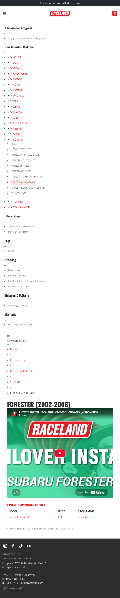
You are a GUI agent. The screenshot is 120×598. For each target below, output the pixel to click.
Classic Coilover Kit (19, 517)
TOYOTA (18, 201)
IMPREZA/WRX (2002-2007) (25, 154)
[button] (4, 13)
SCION (17, 134)
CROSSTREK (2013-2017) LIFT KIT (28, 187)
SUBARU (18, 139)
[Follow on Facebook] (13, 546)
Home (13, 349)
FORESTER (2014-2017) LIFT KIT (27, 176)
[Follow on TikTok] (21, 546)
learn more (75, 3)
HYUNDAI (18, 95)
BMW (16, 68)
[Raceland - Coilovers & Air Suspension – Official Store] (60, 13)
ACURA (17, 57)
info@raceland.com (31, 583)
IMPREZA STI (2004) (21, 165)
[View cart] (114, 13)
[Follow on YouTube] (28, 546)
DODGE (17, 79)
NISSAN (17, 128)
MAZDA (17, 112)
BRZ (13, 143)
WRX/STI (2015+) (19, 193)
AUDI (16, 62)
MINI (16, 117)
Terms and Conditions (16, 558)
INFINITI (17, 101)
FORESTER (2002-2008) (23, 182)
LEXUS (17, 106)
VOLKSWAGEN (21, 207)
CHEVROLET (20, 73)
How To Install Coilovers (24, 371)
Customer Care (19, 360)
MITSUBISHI (20, 123)
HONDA (17, 90)
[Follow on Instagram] (5, 546)
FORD (16, 84)
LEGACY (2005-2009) (21, 149)
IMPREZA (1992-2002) (22, 171)
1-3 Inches (83, 517)
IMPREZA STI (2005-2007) (24, 160)
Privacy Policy (11, 554)
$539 (60, 517)
